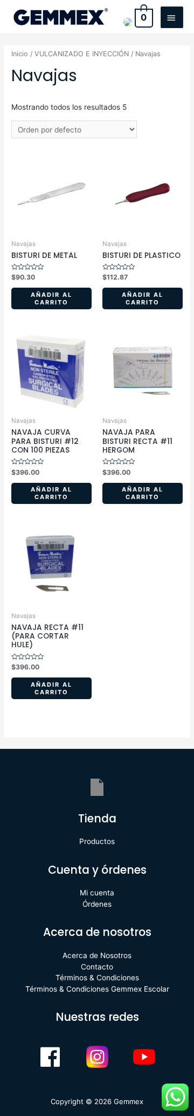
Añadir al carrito (51, 298)
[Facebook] (50, 1057)
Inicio (19, 54)
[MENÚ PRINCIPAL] (172, 17)
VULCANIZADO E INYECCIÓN (81, 54)
